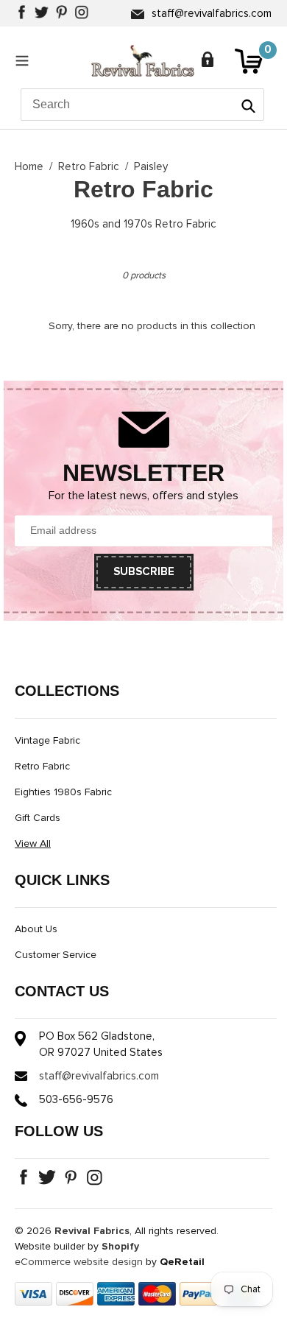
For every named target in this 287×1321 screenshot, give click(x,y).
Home (29, 166)
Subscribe (143, 571)
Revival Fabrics (92, 1231)
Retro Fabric (88, 166)
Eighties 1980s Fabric (63, 792)
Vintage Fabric (47, 741)
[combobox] (142, 104)
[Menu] (26, 60)
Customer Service (55, 955)
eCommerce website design (79, 1262)
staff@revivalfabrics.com (212, 13)
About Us (36, 929)
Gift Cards (37, 818)
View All (33, 844)
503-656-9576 (76, 1099)
